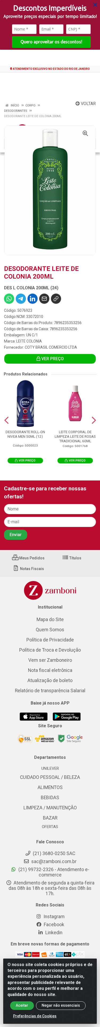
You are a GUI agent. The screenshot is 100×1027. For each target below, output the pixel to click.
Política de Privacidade (50, 640)
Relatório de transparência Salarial (50, 690)
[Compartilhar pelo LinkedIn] (32, 299)
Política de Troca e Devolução (50, 650)
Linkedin (53, 932)
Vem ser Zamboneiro (50, 660)
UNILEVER (50, 768)
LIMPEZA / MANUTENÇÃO (50, 807)
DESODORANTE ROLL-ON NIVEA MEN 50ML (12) (25, 434)
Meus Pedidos (31, 558)
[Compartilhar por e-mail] (44, 299)
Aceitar (22, 1005)
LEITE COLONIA (29, 341)
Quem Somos (50, 629)
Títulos (75, 558)
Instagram (53, 916)
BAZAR (50, 818)
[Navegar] (6, 420)
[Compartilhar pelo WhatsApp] (9, 299)
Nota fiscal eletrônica (50, 670)
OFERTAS (50, 826)
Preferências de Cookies (35, 1016)
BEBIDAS (50, 797)
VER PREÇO (52, 358)
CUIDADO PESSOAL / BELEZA (50, 777)
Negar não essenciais (61, 1005)
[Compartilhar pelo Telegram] (21, 299)
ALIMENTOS (50, 787)
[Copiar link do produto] (56, 299)
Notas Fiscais (31, 569)
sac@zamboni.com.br (53, 861)
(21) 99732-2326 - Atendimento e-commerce (53, 872)
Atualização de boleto (50, 680)
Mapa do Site (50, 619)
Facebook (53, 924)
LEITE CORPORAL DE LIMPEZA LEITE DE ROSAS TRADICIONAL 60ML (75, 436)
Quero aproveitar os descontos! (51, 41)
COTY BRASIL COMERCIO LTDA (51, 347)
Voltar (88, 103)
